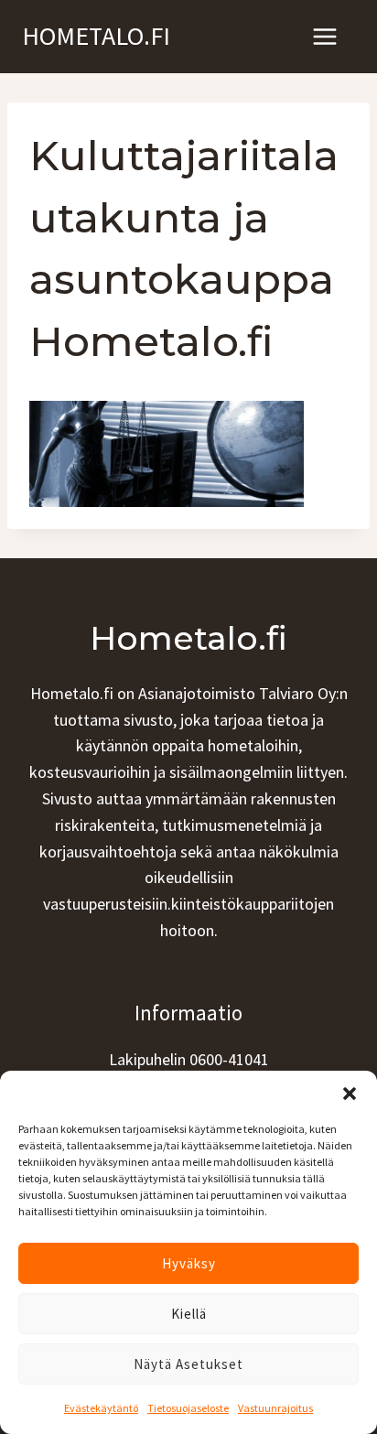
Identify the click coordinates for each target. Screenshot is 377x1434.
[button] (349, 1093)
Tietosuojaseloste (188, 1408)
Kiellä (189, 1313)
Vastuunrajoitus (275, 1408)
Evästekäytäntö (101, 1408)
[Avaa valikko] (324, 36)
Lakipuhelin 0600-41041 (189, 1059)
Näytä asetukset (188, 1364)
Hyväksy (189, 1263)
